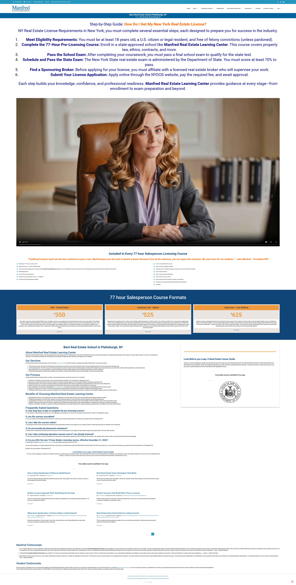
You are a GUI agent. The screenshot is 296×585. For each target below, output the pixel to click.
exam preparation (58, 387)
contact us (156, 576)
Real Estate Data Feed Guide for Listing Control (118, 513)
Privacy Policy (151, 578)
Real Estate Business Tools (128, 495)
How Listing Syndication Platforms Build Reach (49, 473)
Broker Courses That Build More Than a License (118, 493)
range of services (60, 363)
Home (137, 17)
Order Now (59, 331)
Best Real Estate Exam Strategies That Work (116, 473)
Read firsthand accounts (124, 567)
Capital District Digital (164, 578)
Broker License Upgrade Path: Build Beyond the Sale (51, 493)
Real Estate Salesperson (140, 495)
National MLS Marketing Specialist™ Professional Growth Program (68, 515)
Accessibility (143, 576)
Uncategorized (48, 475)
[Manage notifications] (292, 581)
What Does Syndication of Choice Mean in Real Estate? (52, 513)
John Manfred (101, 495)
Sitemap (146, 578)
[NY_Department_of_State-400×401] (230, 381)
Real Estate (103, 517)
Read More (30, 483)
